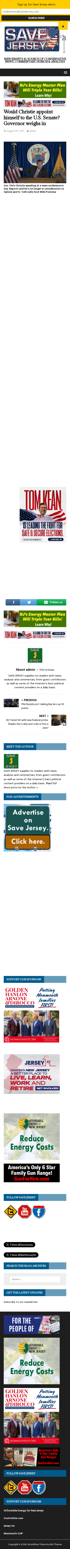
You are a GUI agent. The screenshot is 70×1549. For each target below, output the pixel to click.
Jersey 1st (9, 1526)
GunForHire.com (13, 1518)
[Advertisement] (38, 573)
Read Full (51, 783)
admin (32, 131)
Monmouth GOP (13, 1533)
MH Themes (56, 1544)
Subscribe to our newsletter (21, 1302)
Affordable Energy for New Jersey (23, 1510)
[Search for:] (35, 1279)
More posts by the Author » (21, 787)
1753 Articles (46, 670)
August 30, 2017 (15, 131)
